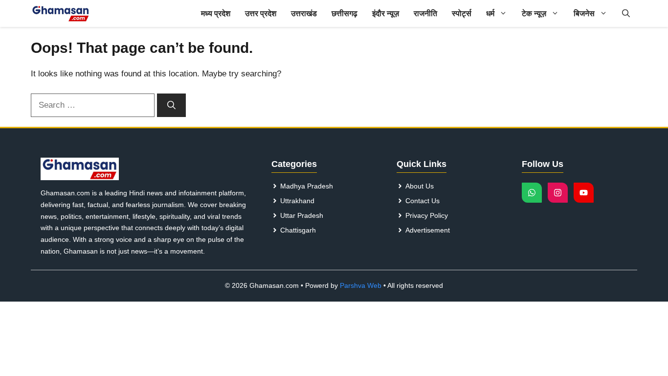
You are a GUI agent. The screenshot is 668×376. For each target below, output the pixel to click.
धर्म (490, 13)
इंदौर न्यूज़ (385, 13)
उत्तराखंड (304, 13)
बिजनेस (584, 13)
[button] (626, 13)
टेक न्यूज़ (534, 13)
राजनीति (425, 13)
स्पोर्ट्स (461, 13)
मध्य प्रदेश (215, 13)
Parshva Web (360, 285)
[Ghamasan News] (60, 13)
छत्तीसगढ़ (344, 13)
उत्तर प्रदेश (260, 13)
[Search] (171, 105)
